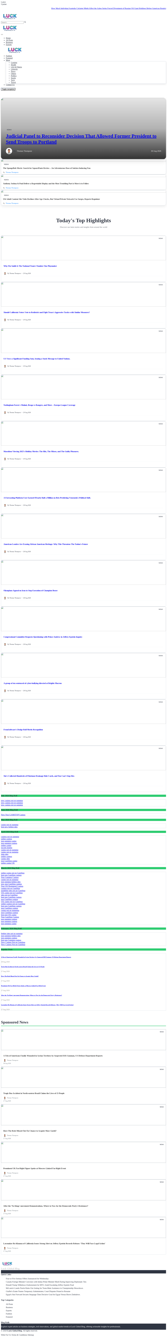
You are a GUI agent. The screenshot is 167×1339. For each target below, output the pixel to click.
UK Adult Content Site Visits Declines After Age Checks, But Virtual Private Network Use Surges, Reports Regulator (51, 199)
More (8, 60)
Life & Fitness (16, 67)
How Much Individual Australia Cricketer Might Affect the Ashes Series (69, 8)
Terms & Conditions (19, 1335)
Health (13, 65)
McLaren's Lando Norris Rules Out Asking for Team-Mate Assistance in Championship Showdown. (44, 1288)
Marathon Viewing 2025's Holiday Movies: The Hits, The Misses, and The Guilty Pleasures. (41, 451)
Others (13, 74)
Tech (13, 80)
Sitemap (31, 1335)
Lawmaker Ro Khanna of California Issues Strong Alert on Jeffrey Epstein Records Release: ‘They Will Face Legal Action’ (37, 1005)
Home (8, 38)
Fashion (9, 56)
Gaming (14, 63)
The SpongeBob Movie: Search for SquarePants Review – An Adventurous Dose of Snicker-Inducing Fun (46, 168)
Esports (9, 45)
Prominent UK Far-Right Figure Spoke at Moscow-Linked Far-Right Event (23, 985)
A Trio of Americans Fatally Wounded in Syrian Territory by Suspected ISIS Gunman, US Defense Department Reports (36, 957)
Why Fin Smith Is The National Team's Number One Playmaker (30, 266)
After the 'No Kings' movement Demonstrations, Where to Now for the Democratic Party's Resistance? (31, 995)
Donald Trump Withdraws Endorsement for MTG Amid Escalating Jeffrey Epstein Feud (40, 1285)
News (13, 71)
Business (9, 42)
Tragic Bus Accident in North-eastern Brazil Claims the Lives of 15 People (23, 966)
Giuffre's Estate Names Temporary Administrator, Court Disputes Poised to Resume (38, 1291)
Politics (14, 76)
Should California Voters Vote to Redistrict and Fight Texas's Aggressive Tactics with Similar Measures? (47, 312)
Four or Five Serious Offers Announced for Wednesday (27, 1279)
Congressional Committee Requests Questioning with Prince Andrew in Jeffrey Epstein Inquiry (43, 637)
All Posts (9, 40)
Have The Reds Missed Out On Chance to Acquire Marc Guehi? (20, 976)
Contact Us (10, 85)
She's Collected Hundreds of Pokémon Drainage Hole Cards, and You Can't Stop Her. (39, 776)
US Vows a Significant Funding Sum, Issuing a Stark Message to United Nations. (37, 359)
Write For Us (6, 1335)
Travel (13, 82)
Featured (9, 58)
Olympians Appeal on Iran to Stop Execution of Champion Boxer (31, 590)
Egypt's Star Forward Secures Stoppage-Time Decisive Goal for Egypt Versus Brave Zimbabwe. (43, 1294)
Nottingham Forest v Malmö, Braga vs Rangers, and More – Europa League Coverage (39, 405)
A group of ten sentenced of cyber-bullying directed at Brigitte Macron (33, 683)
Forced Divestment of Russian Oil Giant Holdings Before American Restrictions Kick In (131, 8)
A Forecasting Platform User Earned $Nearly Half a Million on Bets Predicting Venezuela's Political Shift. (47, 498)
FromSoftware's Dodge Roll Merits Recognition (23, 730)
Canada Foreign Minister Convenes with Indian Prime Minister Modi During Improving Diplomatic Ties (46, 1282)
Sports (13, 78)
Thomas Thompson (24, 151)
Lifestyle (14, 69)
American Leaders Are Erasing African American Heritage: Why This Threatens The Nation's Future (46, 544)
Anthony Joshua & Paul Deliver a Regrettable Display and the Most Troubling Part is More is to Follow (46, 184)
